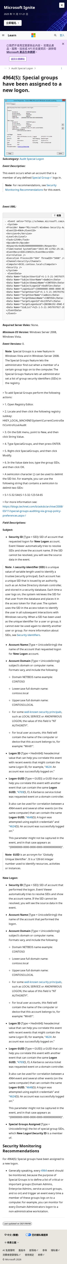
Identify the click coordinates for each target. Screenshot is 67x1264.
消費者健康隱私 (11, 1254)
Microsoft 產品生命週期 (21, 52)
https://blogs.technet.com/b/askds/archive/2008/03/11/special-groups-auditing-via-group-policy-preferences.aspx (33, 511)
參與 (44, 1250)
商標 (40, 1254)
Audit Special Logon (22, 68)
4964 (44, 1170)
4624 (48, 767)
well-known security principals (42, 712)
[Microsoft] (33, 35)
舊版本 (22, 1250)
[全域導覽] (3, 35)
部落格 (32, 1250)
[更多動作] (61, 68)
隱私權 (54, 1250)
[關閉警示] (61, 5)
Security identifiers (28, 635)
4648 (30, 817)
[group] (33, 269)
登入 (62, 35)
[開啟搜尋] (55, 35)
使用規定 (29, 1254)
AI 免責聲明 (9, 1250)
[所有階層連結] (5, 68)
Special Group (40, 177)
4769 (21, 792)
